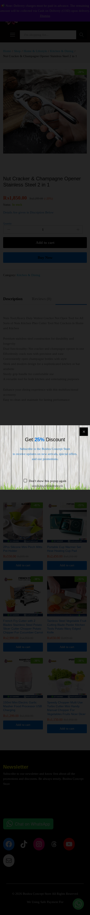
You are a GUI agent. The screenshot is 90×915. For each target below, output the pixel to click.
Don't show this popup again (47, 481)
